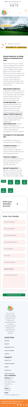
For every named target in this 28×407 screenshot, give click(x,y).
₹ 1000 (17, 182)
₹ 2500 (10, 190)
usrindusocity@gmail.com (11, 395)
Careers (6, 354)
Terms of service (9, 373)
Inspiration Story (9, 347)
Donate (6, 344)
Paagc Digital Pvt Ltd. (14, 403)
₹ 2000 (3, 190)
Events (6, 367)
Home (2, 28)
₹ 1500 (24, 182)
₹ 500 (10, 182)
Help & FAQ (7, 360)
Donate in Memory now (14, 295)
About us (7, 340)
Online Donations (9, 363)
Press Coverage (9, 350)
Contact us (7, 370)
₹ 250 (3, 181)
